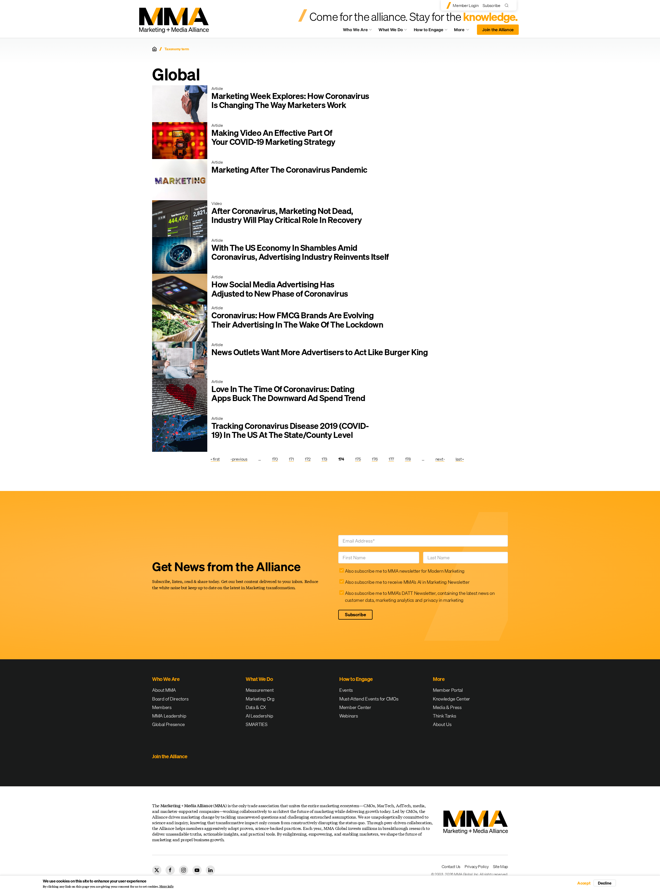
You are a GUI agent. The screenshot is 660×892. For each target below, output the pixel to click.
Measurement (260, 690)
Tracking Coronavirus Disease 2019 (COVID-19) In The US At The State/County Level (290, 430)
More (464, 31)
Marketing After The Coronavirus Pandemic (289, 169)
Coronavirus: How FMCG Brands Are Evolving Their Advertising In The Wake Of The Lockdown (297, 320)
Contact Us (451, 866)
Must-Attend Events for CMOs (368, 699)
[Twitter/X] (156, 870)
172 (307, 459)
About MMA (164, 690)
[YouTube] (197, 870)
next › (439, 459)
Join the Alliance (498, 29)
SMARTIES (256, 724)
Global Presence (168, 724)
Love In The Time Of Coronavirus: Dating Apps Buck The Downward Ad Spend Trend (288, 393)
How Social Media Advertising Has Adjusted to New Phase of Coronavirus (279, 289)
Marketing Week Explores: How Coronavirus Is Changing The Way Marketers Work (290, 100)
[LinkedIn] (210, 870)
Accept (584, 883)
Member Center (355, 707)
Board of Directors (170, 699)
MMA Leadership (169, 716)
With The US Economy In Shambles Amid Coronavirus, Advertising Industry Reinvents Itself (300, 252)
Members (162, 707)
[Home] (154, 49)
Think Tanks (444, 716)
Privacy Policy (477, 866)
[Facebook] (170, 870)
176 (374, 459)
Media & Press (447, 707)
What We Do (390, 29)
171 (291, 459)
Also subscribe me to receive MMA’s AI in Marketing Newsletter (407, 582)
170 (275, 459)
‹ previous (239, 459)
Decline (605, 883)
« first (215, 459)
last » (460, 459)
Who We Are (355, 29)
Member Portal (448, 690)
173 (324, 459)
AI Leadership (259, 716)
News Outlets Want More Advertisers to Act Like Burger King (319, 352)
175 (358, 459)
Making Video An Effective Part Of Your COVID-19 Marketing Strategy (273, 137)
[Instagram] (183, 870)
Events (346, 690)
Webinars (348, 716)
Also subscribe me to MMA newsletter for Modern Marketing (405, 571)
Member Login (465, 5)
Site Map (500, 866)
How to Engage (428, 29)
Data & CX (256, 707)
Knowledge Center (451, 699)
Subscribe (491, 5)
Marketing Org (260, 699)
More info (166, 886)
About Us (442, 724)
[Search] (508, 5)
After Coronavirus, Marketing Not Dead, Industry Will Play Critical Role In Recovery (286, 215)
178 (408, 459)
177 (391, 459)
